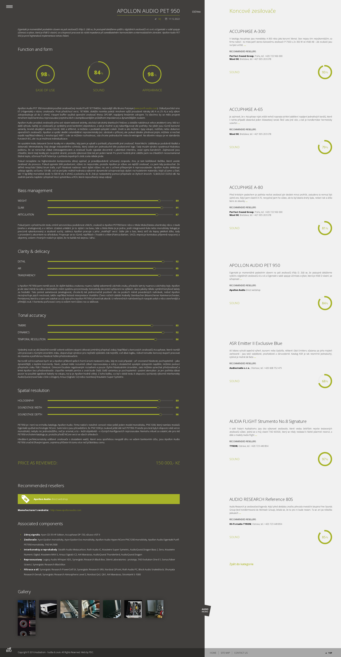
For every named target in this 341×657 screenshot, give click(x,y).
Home (213, 652)
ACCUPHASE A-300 (247, 31)
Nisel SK (234, 59)
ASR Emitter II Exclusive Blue (255, 343)
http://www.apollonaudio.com (65, 510)
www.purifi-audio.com (145, 108)
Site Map (225, 652)
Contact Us (241, 652)
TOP (330, 653)
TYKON (233, 446)
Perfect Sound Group (241, 56)
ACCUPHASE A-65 (246, 109)
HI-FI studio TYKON (240, 524)
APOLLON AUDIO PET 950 (254, 265)
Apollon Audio (42, 499)
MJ (159, 18)
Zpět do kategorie (241, 564)
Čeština (196, 11)
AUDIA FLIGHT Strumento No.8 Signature (268, 421)
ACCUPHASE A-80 (246, 187)
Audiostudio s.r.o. (239, 368)
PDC (91, 652)
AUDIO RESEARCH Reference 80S (261, 499)
